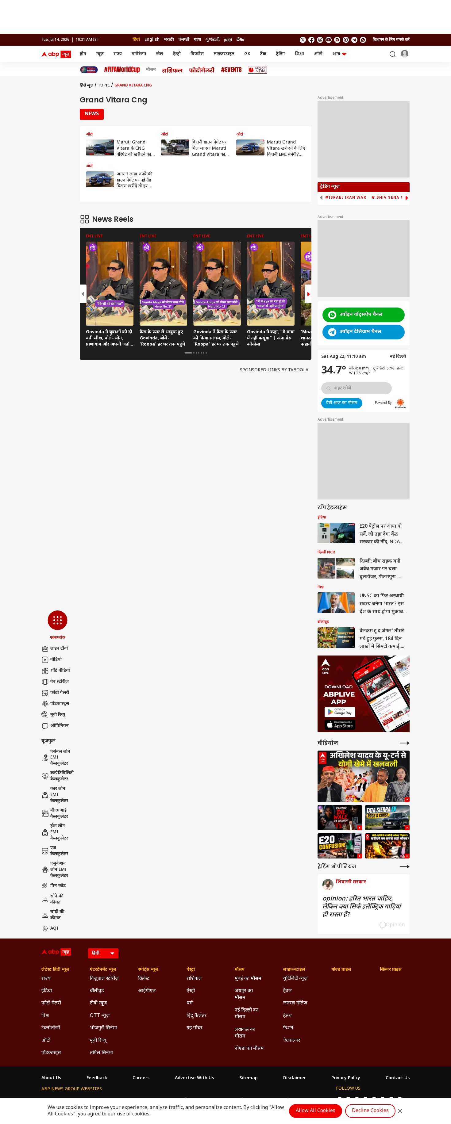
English (152, 40)
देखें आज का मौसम (341, 403)
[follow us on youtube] (328, 40)
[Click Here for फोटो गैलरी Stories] (202, 70)
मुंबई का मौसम (248, 979)
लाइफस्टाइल (224, 54)
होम (83, 54)
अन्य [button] (336, 54)
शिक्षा (299, 54)
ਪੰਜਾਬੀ (184, 40)
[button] (57, 625)
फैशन (288, 1028)
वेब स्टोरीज (59, 682)
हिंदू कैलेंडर (197, 1016)
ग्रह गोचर (194, 1028)
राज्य (118, 54)
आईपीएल (147, 991)
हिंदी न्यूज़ (86, 85)
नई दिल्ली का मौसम (246, 1013)
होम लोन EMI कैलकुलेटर (59, 832)
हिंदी (136, 40)
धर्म (190, 1003)
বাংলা (197, 40)
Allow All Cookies (315, 1111)
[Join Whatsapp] (363, 40)
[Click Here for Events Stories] (231, 69)
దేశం (240, 40)
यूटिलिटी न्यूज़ (295, 979)
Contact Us (398, 1078)
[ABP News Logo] (57, 54)
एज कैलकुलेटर (59, 851)
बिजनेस (197, 54)
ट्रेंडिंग (280, 54)
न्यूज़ (100, 54)
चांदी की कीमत (57, 915)
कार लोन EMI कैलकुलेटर (59, 795)
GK (247, 54)
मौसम (151, 70)
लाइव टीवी (59, 649)
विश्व (45, 1016)
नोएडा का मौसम (249, 1049)
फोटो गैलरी (59, 693)
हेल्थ (287, 1016)
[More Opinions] (405, 866)
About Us (51, 1078)
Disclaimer (294, 1078)
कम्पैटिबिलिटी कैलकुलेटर (62, 776)
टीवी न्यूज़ (98, 1003)
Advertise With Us (194, 1078)
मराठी (169, 40)
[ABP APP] (340, 712)
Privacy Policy (345, 1078)
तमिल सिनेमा (101, 1053)
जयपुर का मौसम (244, 994)
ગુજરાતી (213, 40)
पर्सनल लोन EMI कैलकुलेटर (60, 758)
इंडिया (46, 991)
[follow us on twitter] (302, 40)
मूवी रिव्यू (57, 715)
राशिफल (194, 979)
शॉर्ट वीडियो (60, 671)
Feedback (97, 1078)
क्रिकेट (143, 979)
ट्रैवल (287, 991)
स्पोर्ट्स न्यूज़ (148, 970)
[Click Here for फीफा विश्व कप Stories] (122, 70)
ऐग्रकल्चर (291, 1041)
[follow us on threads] (320, 40)
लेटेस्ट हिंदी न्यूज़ (55, 970)
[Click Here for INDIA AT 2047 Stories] (89, 70)
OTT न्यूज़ (100, 1016)
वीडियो (56, 660)
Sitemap (248, 1078)
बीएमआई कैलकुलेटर (59, 814)
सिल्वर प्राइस (391, 970)
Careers (141, 1078)
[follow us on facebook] (311, 40)
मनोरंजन (139, 54)
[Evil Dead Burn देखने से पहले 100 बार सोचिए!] (340, 817)
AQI (54, 928)
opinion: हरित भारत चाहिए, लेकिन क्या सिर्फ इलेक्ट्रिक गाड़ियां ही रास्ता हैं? (361, 907)
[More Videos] (405, 743)
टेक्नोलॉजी (50, 1028)
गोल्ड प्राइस (341, 970)
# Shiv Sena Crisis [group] (393, 197)
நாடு (228, 40)
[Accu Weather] (400, 403)
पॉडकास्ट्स (59, 704)
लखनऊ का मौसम (245, 1033)
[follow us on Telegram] (354, 40)
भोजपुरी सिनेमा (103, 1028)
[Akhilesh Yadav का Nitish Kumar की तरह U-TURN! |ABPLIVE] (364, 776)
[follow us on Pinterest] (345, 40)
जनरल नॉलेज (295, 1003)
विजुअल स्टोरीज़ (104, 979)
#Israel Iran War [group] (345, 197)
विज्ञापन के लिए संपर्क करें (391, 39)
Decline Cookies (370, 1111)
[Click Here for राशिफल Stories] (172, 70)
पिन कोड (58, 886)
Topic (104, 85)
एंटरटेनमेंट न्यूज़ (103, 970)
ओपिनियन (59, 726)
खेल (159, 54)
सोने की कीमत (57, 899)
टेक (263, 54)
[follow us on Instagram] (337, 40)
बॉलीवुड (97, 991)
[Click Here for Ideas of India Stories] (257, 70)
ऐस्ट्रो (177, 54)
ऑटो (318, 54)
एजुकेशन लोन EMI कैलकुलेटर (59, 869)
